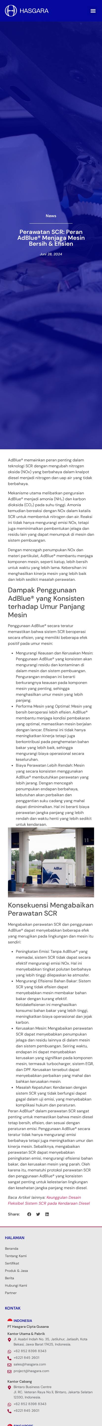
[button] (93, 11)
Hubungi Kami (16, 1285)
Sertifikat (12, 1263)
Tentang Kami (15, 1256)
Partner (11, 1293)
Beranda (11, 1248)
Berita (9, 1278)
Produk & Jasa (16, 1270)
